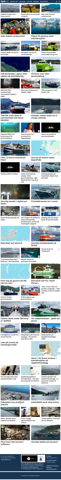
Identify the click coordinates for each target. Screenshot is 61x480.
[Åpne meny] (59, 1)
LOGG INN (29, 1)
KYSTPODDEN (44, 1)
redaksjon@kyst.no (6, 459)
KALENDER (36, 1)
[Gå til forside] (4, 1)
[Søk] (56, 1)
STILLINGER (22, 1)
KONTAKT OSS (14, 1)
